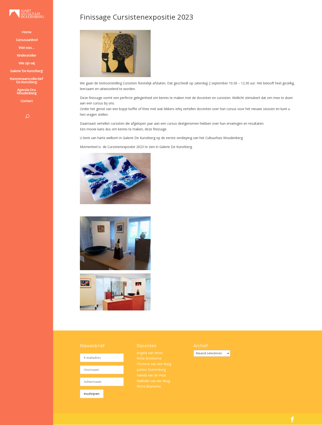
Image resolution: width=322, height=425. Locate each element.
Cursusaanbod (26, 40)
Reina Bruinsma (149, 386)
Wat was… (26, 48)
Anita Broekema (149, 358)
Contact (27, 101)
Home (26, 32)
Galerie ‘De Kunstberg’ (26, 71)
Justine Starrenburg (151, 369)
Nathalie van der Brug (153, 381)
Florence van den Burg (154, 364)
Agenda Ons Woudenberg (27, 91)
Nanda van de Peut (151, 375)
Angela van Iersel (150, 353)
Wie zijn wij (27, 63)
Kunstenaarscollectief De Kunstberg (26, 80)
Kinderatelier (26, 56)
